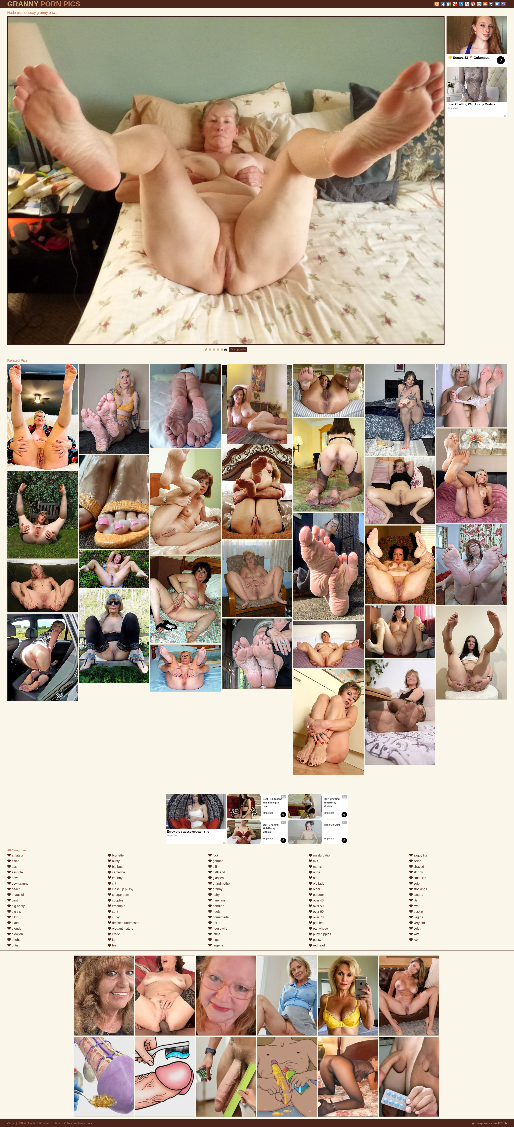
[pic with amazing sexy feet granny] (185, 502)
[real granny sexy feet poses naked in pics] (328, 566)
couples (117, 900)
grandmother (221, 883)
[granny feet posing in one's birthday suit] (257, 579)
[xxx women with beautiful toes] (42, 515)
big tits (16, 911)
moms (317, 866)
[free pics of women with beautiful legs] (114, 636)
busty (115, 861)
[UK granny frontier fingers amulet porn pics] (471, 396)
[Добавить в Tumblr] (491, 4)
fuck (215, 855)
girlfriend (218, 872)
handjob (218, 906)
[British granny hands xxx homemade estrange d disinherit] (257, 653)
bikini (15, 917)
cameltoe (118, 872)
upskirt (418, 911)
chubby (116, 878)
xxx (415, 939)
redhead (318, 945)
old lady (318, 883)
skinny (418, 872)
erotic (115, 934)
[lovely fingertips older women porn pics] (328, 644)
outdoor (318, 894)
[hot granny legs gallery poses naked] (185, 406)
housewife (219, 928)
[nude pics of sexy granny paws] (226, 180)
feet (114, 945)
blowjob (17, 934)
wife (416, 934)
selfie (417, 861)
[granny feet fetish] (257, 487)
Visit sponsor (238, 349)
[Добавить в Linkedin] (461, 4)
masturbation (321, 855)
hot (214, 923)
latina (216, 934)
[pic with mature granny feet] (400, 410)
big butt (116, 866)
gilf (214, 866)
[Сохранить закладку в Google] (449, 4)
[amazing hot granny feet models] (400, 712)
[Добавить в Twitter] (497, 4)
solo (416, 883)
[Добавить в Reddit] (479, 4)
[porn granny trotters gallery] (328, 722)
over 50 (318, 906)
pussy (316, 939)
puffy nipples (321, 934)
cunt (114, 911)
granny (217, 889)
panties (317, 923)
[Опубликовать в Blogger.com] (436, 4)
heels (216, 911)
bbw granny (19, 883)
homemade (220, 917)
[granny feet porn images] (471, 564)
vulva (417, 928)
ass (14, 866)
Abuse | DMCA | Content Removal (28, 1123)
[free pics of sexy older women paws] (42, 586)
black (15, 923)
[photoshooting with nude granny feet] (114, 409)
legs (215, 939)
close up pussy (122, 889)
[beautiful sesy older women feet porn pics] (114, 502)
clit (113, 883)
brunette (117, 855)
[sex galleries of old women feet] (185, 599)
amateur (17, 855)
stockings (420, 889)
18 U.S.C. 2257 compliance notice (72, 1123)
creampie (118, 906)
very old (419, 923)
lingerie (217, 945)
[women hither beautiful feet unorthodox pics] (114, 569)
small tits (419, 878)
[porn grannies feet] (185, 668)
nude (316, 872)
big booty (18, 906)
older (316, 889)
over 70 (318, 917)
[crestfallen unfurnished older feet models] (328, 390)
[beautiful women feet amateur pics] (400, 491)
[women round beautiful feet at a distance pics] (42, 657)
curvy (115, 917)
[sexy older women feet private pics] (400, 564)
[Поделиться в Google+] (455, 4)
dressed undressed (125, 923)
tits (415, 900)
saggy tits (420, 855)
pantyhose (320, 928)
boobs (15, 939)
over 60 (318, 911)
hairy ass (218, 900)
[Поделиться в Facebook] (443, 4)
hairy (216, 894)
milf (315, 861)
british (15, 945)
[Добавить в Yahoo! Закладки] (503, 4)
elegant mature (122, 928)
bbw (14, 878)
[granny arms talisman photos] (400, 631)
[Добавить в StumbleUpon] (485, 4)
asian (15, 861)
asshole (17, 872)
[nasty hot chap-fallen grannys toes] (471, 653)
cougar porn (120, 894)
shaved (418, 866)
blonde (16, 928)
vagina (418, 917)
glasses (218, 878)
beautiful (17, 894)
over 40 (318, 900)
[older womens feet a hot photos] (42, 417)
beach (15, 889)
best (14, 900)
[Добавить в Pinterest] (473, 4)
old (314, 878)
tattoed (418, 894)
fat (113, 939)
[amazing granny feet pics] (328, 465)
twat (416, 906)
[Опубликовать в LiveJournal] (467, 4)
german (217, 861)
